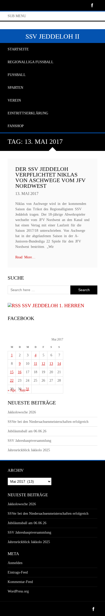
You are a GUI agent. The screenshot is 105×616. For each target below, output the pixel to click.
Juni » (24, 390)
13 (51, 364)
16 (19, 372)
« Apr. (12, 390)
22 (12, 380)
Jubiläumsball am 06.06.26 (27, 431)
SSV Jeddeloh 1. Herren (53, 305)
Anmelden (15, 563)
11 (35, 364)
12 (43, 364)
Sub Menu (17, 16)
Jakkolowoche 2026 (22, 412)
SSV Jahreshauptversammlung (29, 441)
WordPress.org (18, 591)
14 (59, 364)
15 (12, 372)
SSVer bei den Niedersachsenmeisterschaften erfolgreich (48, 422)
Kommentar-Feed (20, 582)
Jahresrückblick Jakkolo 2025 (29, 450)
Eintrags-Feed (18, 572)
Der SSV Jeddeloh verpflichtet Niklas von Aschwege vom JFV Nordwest (50, 177)
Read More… (25, 257)
